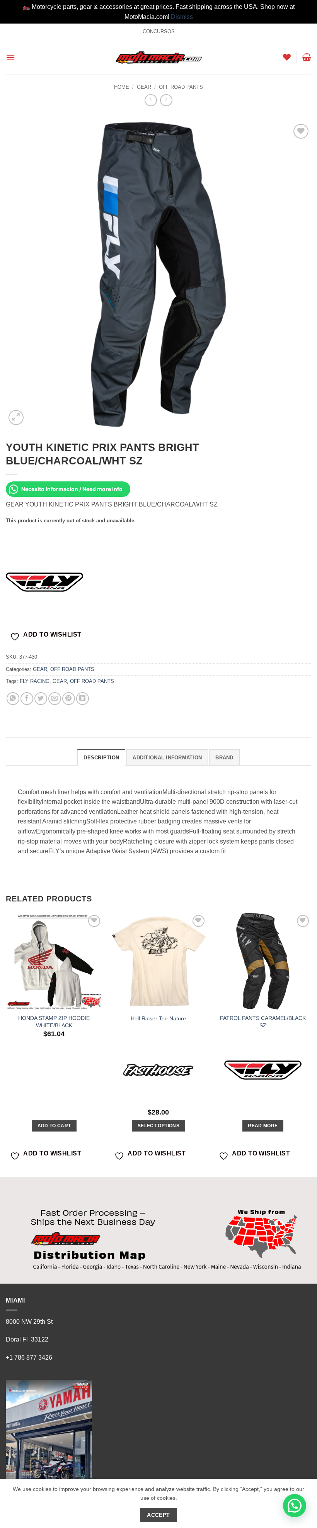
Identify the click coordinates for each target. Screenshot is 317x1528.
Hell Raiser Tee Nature (158, 1018)
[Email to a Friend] (54, 698)
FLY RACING (34, 681)
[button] (10, 57)
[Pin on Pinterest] (68, 698)
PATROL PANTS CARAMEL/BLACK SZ (263, 1021)
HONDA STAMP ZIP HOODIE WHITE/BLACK (54, 1021)
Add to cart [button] (54, 1125)
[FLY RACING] (44, 581)
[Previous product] (166, 100)
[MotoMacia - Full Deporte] (158, 57)
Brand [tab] (224, 758)
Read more (263, 1125)
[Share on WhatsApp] (13, 698)
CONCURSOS (159, 31)
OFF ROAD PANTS (181, 87)
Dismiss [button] (182, 17)
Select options (158, 1125)
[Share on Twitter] (40, 698)
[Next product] (151, 100)
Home (121, 87)
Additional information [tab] (167, 758)
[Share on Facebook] (26, 698)
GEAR (144, 87)
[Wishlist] (287, 57)
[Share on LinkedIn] (82, 698)
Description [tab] (101, 758)
